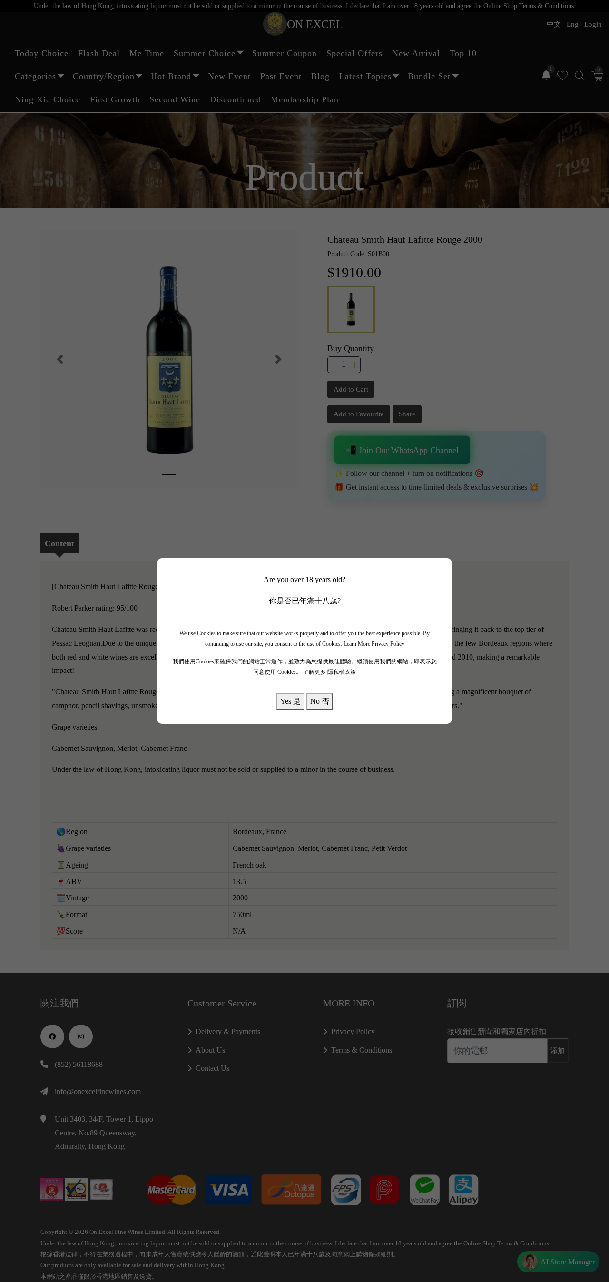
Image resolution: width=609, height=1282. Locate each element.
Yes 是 (290, 701)
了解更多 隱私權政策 (329, 672)
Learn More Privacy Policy (374, 644)
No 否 (319, 701)
